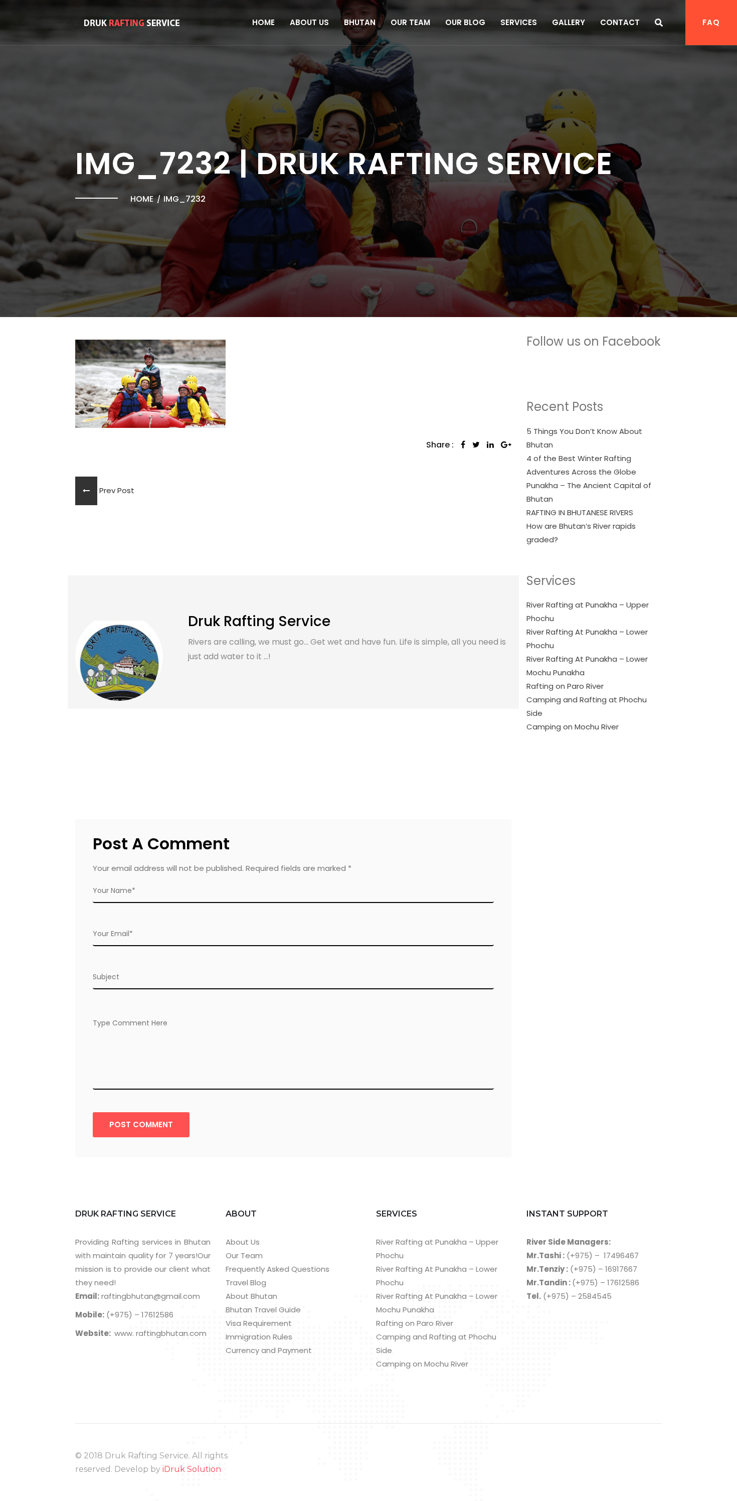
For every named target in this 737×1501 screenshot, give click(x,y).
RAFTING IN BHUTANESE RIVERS (579, 512)
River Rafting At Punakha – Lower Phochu (587, 639)
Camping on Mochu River (572, 726)
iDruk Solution (191, 1469)
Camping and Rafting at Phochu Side (586, 706)
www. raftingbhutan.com (160, 1333)
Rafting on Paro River (565, 686)
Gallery (568, 22)
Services (518, 22)
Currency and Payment (269, 1350)
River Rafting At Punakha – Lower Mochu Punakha (587, 666)
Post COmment (141, 1124)
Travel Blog (246, 1282)
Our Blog (465, 22)
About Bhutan (251, 1296)
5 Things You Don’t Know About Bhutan (584, 438)
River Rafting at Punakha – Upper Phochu (587, 611)
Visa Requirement (259, 1323)
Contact (620, 22)
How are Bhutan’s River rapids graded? (581, 533)
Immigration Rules (259, 1336)
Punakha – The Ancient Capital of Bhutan (588, 492)
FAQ (711, 22)
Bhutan (360, 22)
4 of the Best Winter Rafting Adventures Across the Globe (581, 465)
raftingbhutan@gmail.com (149, 1296)
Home (263, 22)
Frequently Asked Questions (277, 1269)
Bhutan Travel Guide (263, 1309)
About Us (309, 22)
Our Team (410, 22)
